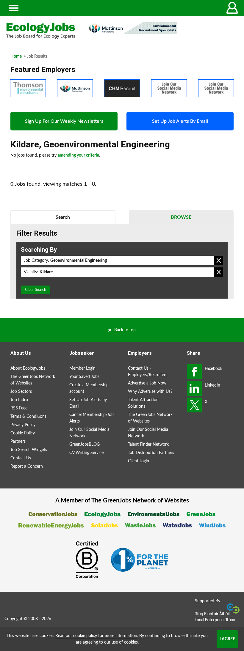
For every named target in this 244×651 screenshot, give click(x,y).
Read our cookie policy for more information (96, 636)
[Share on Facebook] (194, 371)
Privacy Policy (22, 425)
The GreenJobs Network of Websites (32, 380)
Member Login (82, 368)
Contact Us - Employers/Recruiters (147, 371)
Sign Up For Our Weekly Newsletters (64, 121)
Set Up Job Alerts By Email (180, 121)
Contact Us (20, 458)
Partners (18, 441)
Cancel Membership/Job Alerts (91, 418)
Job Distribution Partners (151, 453)
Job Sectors (21, 392)
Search (63, 217)
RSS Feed (19, 408)
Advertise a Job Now (147, 383)
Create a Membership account (89, 388)
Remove (218, 260)
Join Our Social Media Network (89, 433)
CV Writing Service (86, 453)
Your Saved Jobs (84, 377)
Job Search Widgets (28, 450)
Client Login (138, 461)
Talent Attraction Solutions (143, 403)
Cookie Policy (22, 433)
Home (16, 56)
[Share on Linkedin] (194, 388)
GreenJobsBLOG (84, 444)
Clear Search (35, 290)
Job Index (19, 400)
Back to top (125, 330)
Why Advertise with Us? (150, 392)
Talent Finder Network (148, 444)
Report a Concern (26, 466)
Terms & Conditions (28, 416)
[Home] (40, 30)
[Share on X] (194, 405)
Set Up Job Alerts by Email (88, 403)
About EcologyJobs (27, 368)
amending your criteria (78, 155)
